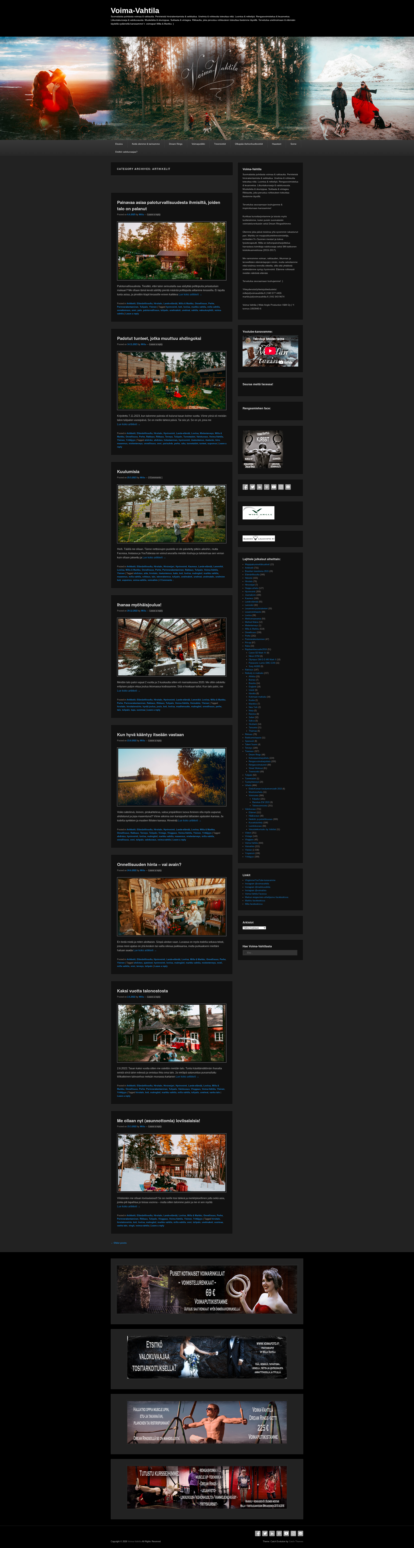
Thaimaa (253, 731)
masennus (122, 443)
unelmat (186, 310)
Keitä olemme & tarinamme (146, 144)
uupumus (212, 443)
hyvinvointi (171, 307)
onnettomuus (123, 310)
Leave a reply (153, 214)
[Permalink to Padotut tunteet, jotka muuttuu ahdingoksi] (171, 411)
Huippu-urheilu (251, 588)
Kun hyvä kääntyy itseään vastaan (150, 734)
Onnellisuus (201, 303)
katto (175, 573)
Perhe (211, 303)
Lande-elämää (170, 303)
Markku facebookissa (255, 900)
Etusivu (119, 144)
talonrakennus (164, 576)
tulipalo (164, 310)
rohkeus (146, 576)
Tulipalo (144, 307)
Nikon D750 (254, 656)
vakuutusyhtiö (206, 310)
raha (183, 443)
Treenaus (249, 751)
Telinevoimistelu (259, 805)
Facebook (245, 487)
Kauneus (192, 566)
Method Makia (251, 622)
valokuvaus (150, 840)
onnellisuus (150, 443)
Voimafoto (195, 703)
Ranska (252, 714)
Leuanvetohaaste (253, 612)
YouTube (274, 487)
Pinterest (266, 487)
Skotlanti (253, 724)
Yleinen (153, 307)
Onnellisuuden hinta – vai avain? (149, 864)
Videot (248, 833)
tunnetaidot (192, 443)
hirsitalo (153, 573)
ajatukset (148, 963)
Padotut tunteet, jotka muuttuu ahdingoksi (159, 338)
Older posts (119, 1243)
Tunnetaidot (189, 436)
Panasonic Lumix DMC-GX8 (262, 663)
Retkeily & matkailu (254, 673)
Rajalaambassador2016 (256, 649)
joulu (159, 706)
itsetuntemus (197, 440)
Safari (251, 717)
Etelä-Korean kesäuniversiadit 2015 (265, 788)
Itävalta (252, 693)
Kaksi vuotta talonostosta (142, 991)
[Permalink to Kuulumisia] (171, 545)
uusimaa (141, 710)
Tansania (253, 727)
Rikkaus (160, 436)
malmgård (197, 573)
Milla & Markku (186, 303)
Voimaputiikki (198, 144)
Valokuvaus (202, 436)
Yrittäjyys (130, 440)
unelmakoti (175, 310)
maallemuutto (183, 706)
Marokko (253, 704)
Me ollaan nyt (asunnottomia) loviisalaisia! (158, 1120)
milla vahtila (213, 307)
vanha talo (215, 1092)
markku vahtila (198, 307)
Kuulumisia (128, 471)
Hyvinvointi (169, 433)
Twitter (252, 487)
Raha (247, 646)
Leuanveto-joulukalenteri (256, 608)
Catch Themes (296, 1541)
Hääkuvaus (254, 816)
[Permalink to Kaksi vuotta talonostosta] (171, 1064)
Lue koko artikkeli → (190, 294)
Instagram (281, 487)
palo (139, 310)
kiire (217, 440)
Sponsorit (249, 741)
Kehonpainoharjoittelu (259, 758)
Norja (251, 710)
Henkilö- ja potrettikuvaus (260, 819)
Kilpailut (256, 799)
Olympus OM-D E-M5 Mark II (262, 659)
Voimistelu (253, 795)
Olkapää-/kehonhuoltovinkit (249, 144)
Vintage (162, 833)
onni (134, 310)
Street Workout (256, 768)
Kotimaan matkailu (257, 697)
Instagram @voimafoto (255, 890)
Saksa (252, 721)
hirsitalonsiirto (134, 706)
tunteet (202, 443)
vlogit (131, 1225)
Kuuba (252, 700)
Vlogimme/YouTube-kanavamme (260, 880)
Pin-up (248, 642)
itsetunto (209, 440)
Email (288, 487)
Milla (141, 214)
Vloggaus (172, 833)
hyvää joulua (149, 706)
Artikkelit (131, 303)
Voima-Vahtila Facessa (256, 894)
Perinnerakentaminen (127, 307)
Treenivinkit (220, 144)
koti (180, 307)
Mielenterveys (207, 433)
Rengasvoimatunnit (258, 765)
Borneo (252, 680)
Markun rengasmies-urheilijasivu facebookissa (266, 897)
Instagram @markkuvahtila (257, 887)
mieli (219, 963)
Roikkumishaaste (253, 737)
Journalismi (250, 595)
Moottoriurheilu (255, 792)
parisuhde (168, 443)
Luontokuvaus (255, 826)
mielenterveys (136, 443)
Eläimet (252, 812)
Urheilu (248, 785)
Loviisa (195, 433)
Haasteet (276, 144)
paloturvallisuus (151, 310)
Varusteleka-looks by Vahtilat (262, 829)
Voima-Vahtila (135, 10)
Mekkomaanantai (253, 618)
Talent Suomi (251, 744)
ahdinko (149, 440)
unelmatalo (208, 576)
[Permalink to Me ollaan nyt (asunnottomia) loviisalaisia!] (171, 1194)
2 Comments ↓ (155, 477)
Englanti (252, 686)
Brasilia (252, 683)
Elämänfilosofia (145, 303)
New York (253, 707)
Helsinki (248, 578)
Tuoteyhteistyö (252, 782)
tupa (133, 710)
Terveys (169, 436)
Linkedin (259, 487)
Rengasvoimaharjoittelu (260, 761)
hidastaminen (170, 440)
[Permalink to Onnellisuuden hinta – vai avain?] (171, 937)
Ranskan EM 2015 (261, 802)
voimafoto (153, 580)
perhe (177, 443)
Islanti (251, 690)
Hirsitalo (158, 303)
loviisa (186, 307)
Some (293, 144)
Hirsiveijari (168, 566)
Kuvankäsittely (256, 822)
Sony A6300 (254, 666)
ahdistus (158, 440)
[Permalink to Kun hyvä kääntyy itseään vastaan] (171, 808)
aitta (146, 573)
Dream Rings (175, 144)
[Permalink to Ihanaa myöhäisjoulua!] (171, 678)
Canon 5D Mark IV (257, 653)
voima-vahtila (139, 580)
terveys (140, 966)
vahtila (194, 310)
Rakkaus (150, 436)
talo (153, 576)
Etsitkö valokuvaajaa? (126, 151)
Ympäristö (250, 853)
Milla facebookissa (253, 904)
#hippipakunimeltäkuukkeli (257, 564)
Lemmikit (218, 566)
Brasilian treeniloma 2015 (257, 571)
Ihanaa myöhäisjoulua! (139, 605)
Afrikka (252, 676)
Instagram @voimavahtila (257, 883)
